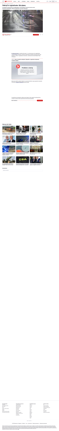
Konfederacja (45, 408)
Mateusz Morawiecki (18, 405)
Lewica (44, 409)
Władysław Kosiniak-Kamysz (19, 413)
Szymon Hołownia (18, 410)
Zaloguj (53, 1)
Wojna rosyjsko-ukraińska (5, 405)
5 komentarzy (36, 34)
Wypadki (3, 409)
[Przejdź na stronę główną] (6, 1)
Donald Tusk (17, 409)
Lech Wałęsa (17, 414)
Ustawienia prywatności (43, 423)
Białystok (31, 413)
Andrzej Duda (17, 408)
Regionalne (32, 1)
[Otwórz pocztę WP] (47, 1)
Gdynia (30, 414)
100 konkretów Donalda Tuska (5, 412)
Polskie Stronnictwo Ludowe (46, 407)
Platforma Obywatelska (46, 406)
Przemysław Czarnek (18, 406)
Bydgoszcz (31, 412)
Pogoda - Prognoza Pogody (5, 408)
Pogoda (28, 1)
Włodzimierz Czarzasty (18, 412)
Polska (14, 1)
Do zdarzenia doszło (15, 53)
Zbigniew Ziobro (18, 407)
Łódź (30, 408)
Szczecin (31, 409)
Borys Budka (17, 411)
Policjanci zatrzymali (19, 82)
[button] (50, 1)
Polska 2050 (44, 411)
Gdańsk (30, 411)
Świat (19, 1)
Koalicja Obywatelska (45, 405)
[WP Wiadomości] (9, 1)
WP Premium (23, 1)
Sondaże (3, 410)
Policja (3, 407)
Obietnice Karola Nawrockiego (5, 411)
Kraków (30, 407)
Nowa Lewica (45, 410)
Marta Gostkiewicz (7, 34)
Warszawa (31, 405)
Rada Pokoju (3, 406)
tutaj (18, 429)
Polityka (37, 1)
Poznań (30, 410)
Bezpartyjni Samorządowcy (46, 412)
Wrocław (31, 406)
